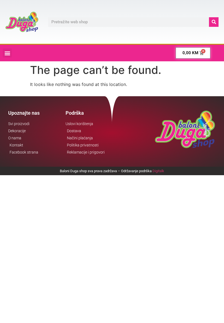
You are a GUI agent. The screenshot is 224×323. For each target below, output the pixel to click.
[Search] (214, 22)
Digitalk (158, 171)
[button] (7, 52)
